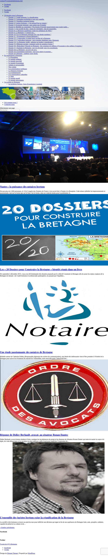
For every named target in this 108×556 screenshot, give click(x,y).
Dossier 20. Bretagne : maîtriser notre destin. (23, 53)
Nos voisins (12, 67)
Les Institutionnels (14, 73)
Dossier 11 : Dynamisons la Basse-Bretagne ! (23, 36)
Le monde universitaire (16, 80)
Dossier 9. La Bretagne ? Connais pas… (21, 33)
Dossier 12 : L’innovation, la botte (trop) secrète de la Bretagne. (29, 38)
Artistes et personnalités (16, 65)
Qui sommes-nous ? (10, 102)
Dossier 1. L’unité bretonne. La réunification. (23, 17)
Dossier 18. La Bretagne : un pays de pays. (22, 50)
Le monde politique (14, 59)
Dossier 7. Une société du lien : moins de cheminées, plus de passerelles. (32, 29)
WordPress (31, 553)
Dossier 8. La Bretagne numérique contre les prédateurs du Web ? (30, 31)
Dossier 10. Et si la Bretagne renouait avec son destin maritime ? (29, 34)
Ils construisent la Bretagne (13, 55)
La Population (13, 57)
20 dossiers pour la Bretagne (13, 15)
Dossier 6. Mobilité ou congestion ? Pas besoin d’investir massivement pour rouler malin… (38, 27)
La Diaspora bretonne (15, 71)
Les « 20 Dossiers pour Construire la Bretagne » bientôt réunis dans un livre (41, 269)
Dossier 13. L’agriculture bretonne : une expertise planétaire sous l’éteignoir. (33, 40)
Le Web (11, 76)
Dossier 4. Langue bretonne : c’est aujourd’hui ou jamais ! (27, 23)
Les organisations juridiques (17, 69)
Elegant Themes (12, 553)
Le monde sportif (14, 78)
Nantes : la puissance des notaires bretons (22, 186)
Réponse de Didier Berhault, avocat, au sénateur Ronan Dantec (34, 434)
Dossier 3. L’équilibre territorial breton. (21, 21)
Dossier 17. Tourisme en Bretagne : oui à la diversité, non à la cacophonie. (33, 48)
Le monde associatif (15, 61)
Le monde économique (16, 63)
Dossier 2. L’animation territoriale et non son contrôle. (26, 19)
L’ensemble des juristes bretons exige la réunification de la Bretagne (37, 517)
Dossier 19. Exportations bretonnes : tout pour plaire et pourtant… (30, 52)
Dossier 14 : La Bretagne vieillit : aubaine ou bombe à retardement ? (31, 42)
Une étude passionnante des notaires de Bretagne (26, 352)
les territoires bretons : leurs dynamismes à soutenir (25, 84)
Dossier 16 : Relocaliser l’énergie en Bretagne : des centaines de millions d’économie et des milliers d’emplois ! (45, 46)
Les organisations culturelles (17, 74)
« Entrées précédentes (7, 527)
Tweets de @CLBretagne (8, 544)
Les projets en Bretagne (12, 82)
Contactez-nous (9, 104)
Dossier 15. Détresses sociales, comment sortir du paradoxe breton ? (31, 44)
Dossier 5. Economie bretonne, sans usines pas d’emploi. (27, 25)
